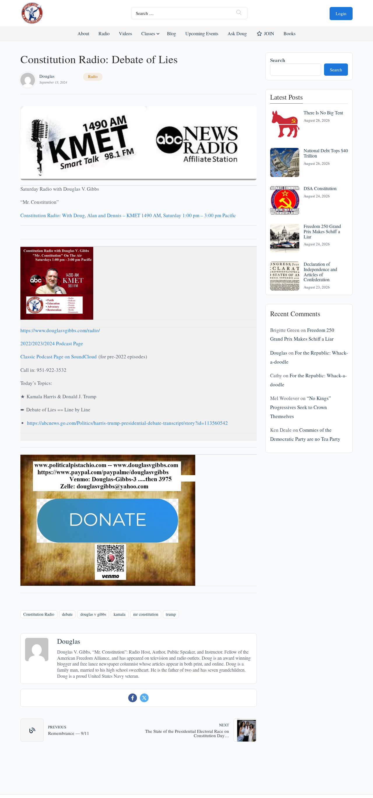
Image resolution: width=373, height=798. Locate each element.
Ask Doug (237, 33)
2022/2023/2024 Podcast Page (51, 343)
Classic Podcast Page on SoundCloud (58, 356)
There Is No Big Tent (323, 112)
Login (341, 13)
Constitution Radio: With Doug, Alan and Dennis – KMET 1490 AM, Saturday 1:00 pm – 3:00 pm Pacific (128, 215)
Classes (148, 33)
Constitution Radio (38, 614)
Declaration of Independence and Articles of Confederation (320, 271)
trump (171, 614)
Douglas (46, 76)
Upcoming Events (201, 33)
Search (277, 60)
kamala (119, 614)
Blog (171, 33)
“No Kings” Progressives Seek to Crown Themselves (300, 407)
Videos (125, 33)
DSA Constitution (320, 188)
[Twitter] (144, 697)
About (83, 33)
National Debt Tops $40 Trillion (326, 153)
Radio (104, 33)
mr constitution (145, 614)
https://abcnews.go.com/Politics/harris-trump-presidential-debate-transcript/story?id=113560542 (127, 423)
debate (67, 614)
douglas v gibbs (93, 614)
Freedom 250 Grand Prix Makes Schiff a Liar (322, 231)
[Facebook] (132, 697)
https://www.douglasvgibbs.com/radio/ (60, 330)
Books (289, 33)
